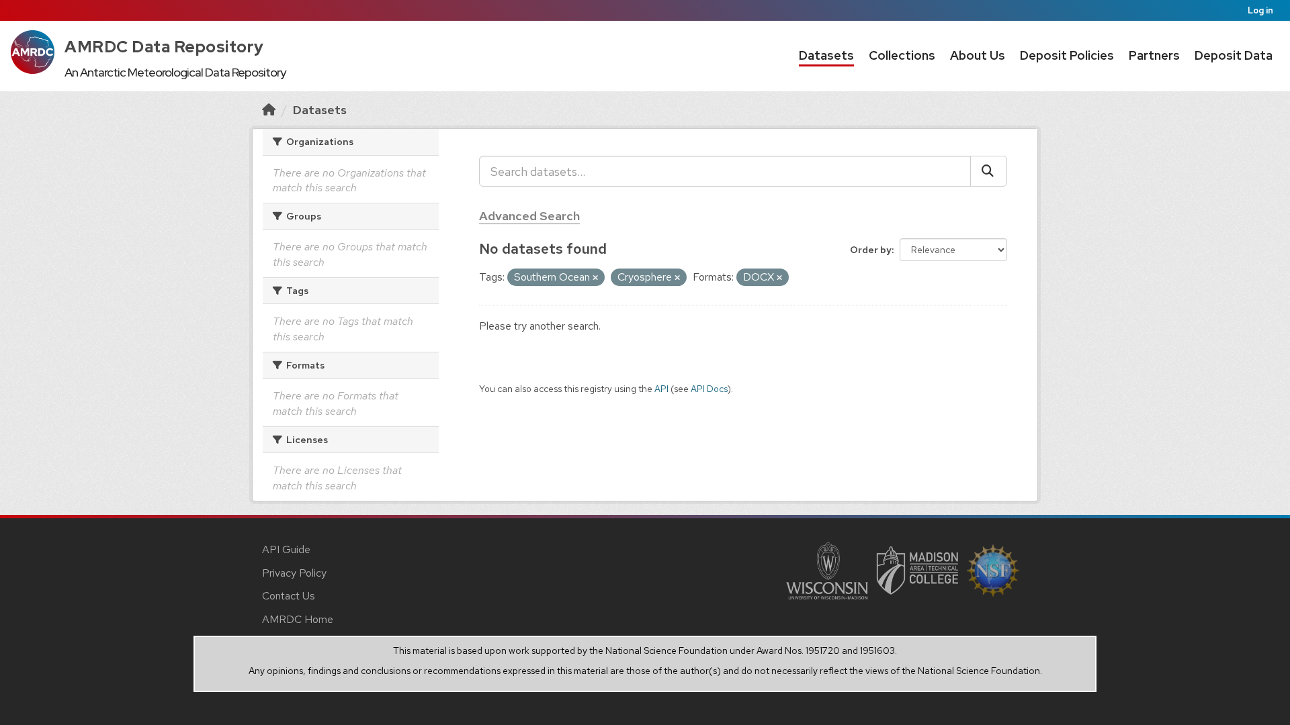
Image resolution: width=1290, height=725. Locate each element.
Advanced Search (529, 216)
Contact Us (288, 596)
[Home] (268, 109)
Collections (902, 55)
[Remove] (595, 278)
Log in (1260, 10)
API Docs (709, 389)
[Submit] (988, 171)
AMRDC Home (297, 619)
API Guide (286, 549)
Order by (871, 250)
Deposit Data (1234, 55)
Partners (1154, 55)
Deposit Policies (1067, 55)
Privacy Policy (294, 573)
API (661, 389)
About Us (977, 55)
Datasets (826, 55)
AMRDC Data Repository (164, 46)
